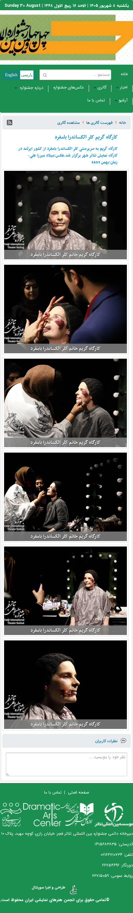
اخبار (124, 87)
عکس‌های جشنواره (68, 87)
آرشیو (123, 100)
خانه (124, 74)
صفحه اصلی (78, 792)
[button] (9, 122)
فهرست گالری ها (99, 122)
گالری (102, 87)
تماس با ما (96, 100)
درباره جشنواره (30, 87)
